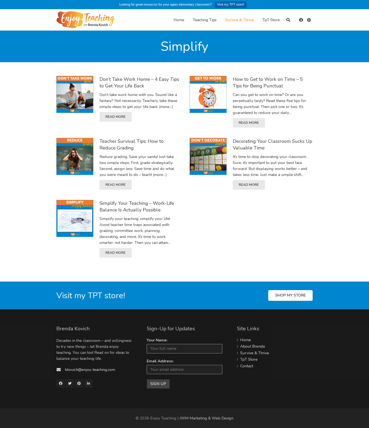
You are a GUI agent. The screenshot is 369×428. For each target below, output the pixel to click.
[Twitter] (70, 383)
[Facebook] (301, 20)
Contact (246, 366)
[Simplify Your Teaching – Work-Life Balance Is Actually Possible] (74, 218)
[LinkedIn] (88, 383)
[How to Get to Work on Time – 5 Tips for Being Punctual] (208, 94)
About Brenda (252, 346)
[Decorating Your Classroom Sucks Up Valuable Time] (208, 156)
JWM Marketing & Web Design (206, 418)
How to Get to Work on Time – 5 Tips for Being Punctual (268, 82)
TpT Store (249, 359)
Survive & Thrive (254, 353)
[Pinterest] (309, 20)
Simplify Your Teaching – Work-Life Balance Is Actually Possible (137, 206)
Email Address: (160, 361)
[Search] (288, 20)
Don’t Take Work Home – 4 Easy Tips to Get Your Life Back (139, 82)
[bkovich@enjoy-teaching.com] (60, 369)
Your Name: (157, 340)
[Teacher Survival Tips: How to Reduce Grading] (74, 156)
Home (245, 339)
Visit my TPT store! (230, 4)
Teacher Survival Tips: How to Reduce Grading (132, 144)
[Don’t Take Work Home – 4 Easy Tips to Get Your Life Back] (74, 94)
